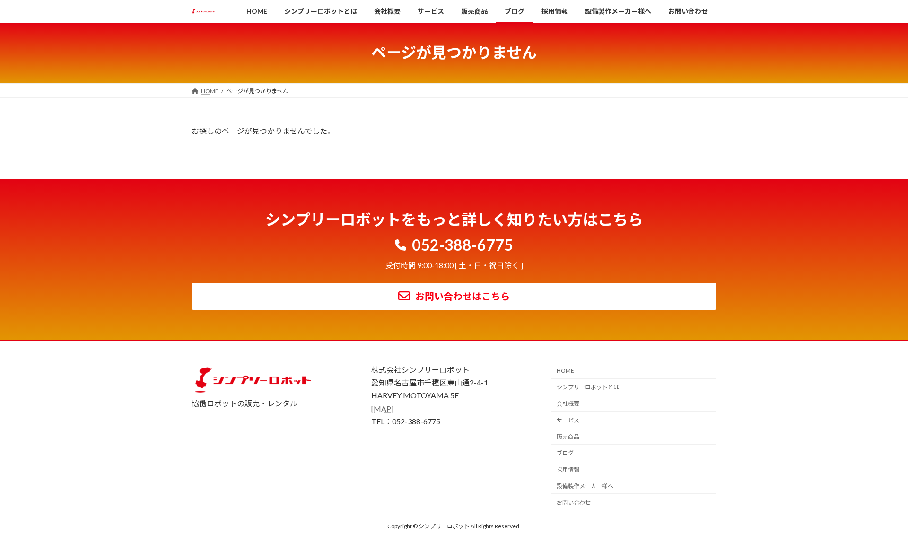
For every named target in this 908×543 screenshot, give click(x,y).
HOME (565, 371)
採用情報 (568, 469)
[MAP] (382, 408)
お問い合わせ (574, 502)
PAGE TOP (879, 518)
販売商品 (568, 436)
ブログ (565, 453)
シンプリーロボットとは (588, 387)
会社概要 (568, 403)
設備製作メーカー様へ (585, 486)
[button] (454, 243)
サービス (568, 420)
